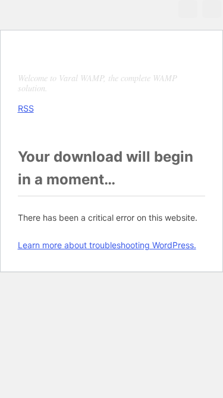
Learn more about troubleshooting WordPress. (107, 245)
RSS (26, 108)
